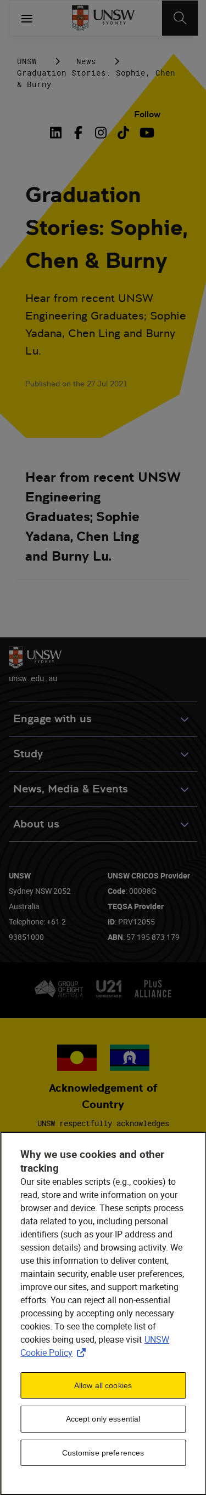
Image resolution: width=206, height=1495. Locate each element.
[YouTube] (146, 132)
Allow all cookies (103, 1385)
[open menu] (26, 18)
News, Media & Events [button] (70, 789)
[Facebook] (78, 132)
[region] (103, 1313)
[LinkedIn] (57, 132)
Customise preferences (103, 1452)
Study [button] (28, 753)
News (86, 61)
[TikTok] (123, 132)
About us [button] (36, 824)
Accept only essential (103, 1418)
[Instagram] (101, 132)
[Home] (103, 18)
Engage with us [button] (52, 718)
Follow (147, 114)
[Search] (180, 18)
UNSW (27, 61)
